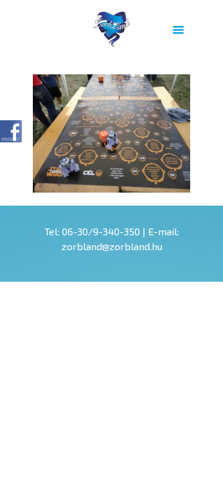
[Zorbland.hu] (111, 27)
